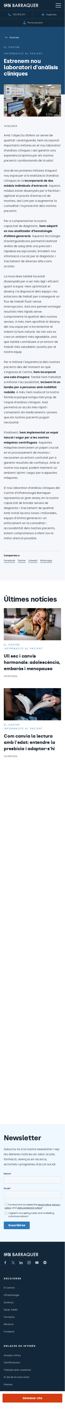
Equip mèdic (11, 1309)
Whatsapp (46, 561)
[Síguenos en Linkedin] (21, 1263)
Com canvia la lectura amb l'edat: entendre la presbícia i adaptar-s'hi (29, 742)
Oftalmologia (11, 1295)
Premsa (8, 1384)
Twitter (22, 561)
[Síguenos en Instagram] (29, 1263)
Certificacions (12, 1362)
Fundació (9, 1331)
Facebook (9, 561)
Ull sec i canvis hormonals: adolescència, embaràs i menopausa (32, 662)
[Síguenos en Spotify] (45, 1263)
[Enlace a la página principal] (21, 5)
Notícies (14, 37)
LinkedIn (33, 561)
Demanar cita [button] (32, 1398)
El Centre (9, 1287)
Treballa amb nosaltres (17, 1370)
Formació (9, 1317)
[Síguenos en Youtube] (37, 1263)
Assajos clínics (12, 1355)
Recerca (8, 1324)
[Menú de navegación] (58, 5)
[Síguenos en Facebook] (5, 1263)
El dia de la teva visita (16, 1377)
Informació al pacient (23, 53)
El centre (12, 47)
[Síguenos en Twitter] (13, 1263)
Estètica (8, 1302)
